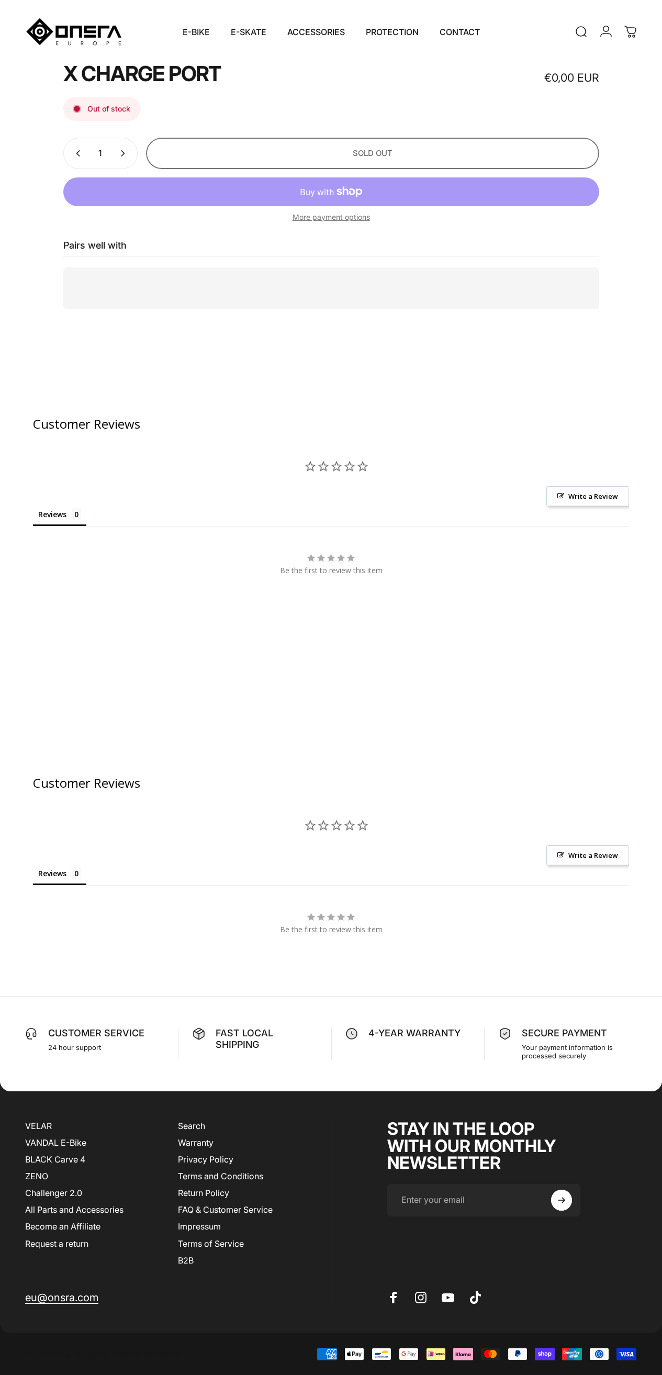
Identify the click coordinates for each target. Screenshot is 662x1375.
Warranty (196, 1142)
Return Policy (203, 1193)
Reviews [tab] (52, 514)
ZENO (36, 1176)
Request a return (56, 1243)
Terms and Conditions (220, 1176)
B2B (186, 1260)
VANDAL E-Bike (55, 1142)
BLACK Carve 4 (55, 1159)
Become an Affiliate (62, 1226)
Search (191, 1126)
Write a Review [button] (593, 496)
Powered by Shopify (146, 1353)
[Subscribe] (561, 1200)
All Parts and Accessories (74, 1209)
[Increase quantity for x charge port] (125, 153)
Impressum (199, 1226)
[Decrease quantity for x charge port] (76, 153)
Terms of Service (211, 1243)
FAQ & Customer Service (225, 1209)
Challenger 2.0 (53, 1193)
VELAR (38, 1126)
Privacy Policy (205, 1159)
